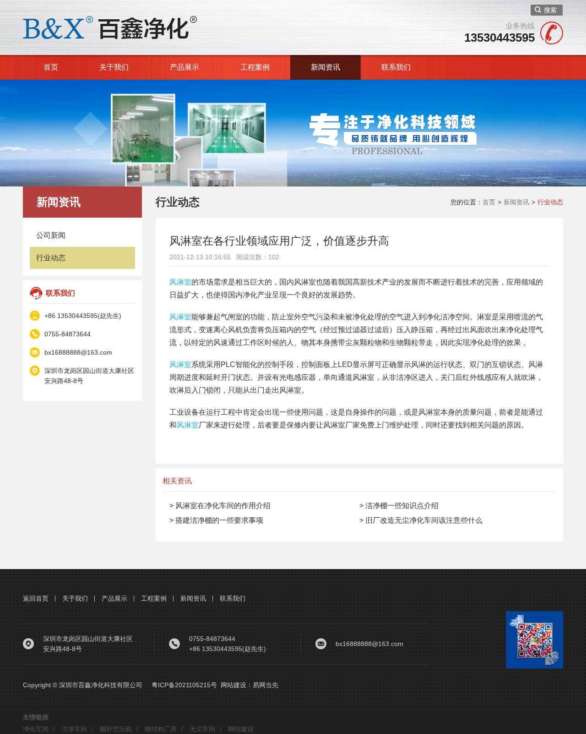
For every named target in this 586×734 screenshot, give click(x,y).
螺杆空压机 (116, 729)
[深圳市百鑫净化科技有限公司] (110, 27)
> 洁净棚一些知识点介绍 (399, 505)
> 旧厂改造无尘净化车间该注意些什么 (421, 520)
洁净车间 (74, 729)
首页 (50, 67)
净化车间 (36, 729)
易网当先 (265, 685)
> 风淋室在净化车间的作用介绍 (220, 505)
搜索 (550, 10)
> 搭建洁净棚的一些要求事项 (216, 520)
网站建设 (233, 685)
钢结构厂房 (161, 729)
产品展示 (184, 67)
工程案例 (255, 67)
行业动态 (50, 258)
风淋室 (180, 282)
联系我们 (396, 67)
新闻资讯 (325, 67)
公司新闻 (50, 235)
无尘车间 (202, 729)
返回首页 (36, 598)
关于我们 (114, 67)
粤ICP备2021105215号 (184, 685)
